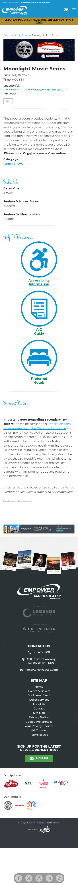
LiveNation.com (59, 424)
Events (7, 35)
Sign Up (42, 758)
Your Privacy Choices (39, 726)
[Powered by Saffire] (44, 829)
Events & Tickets (39, 691)
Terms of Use (39, 734)
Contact (39, 708)
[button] (39, 50)
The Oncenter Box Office (48, 428)
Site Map (39, 713)
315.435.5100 (41, 652)
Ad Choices (39, 730)
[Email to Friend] (7, 101)
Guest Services (39, 699)
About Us (39, 704)
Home (39, 686)
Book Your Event (39, 695)
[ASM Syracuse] (14, 10)
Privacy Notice (39, 717)
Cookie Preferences (39, 721)
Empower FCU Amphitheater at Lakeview (35, 2)
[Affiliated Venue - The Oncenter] (39, 630)
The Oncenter (14, 2)
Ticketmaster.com (16, 428)
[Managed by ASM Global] (39, 611)
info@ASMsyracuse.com (41, 669)
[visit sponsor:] (11, 784)
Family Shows (22, 35)
